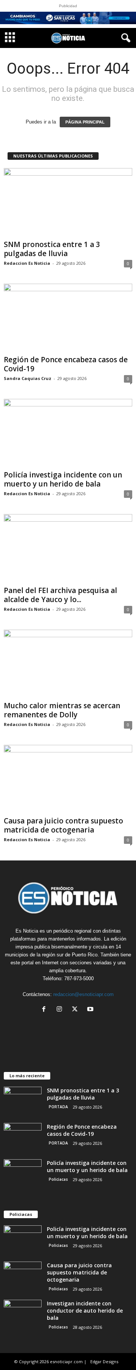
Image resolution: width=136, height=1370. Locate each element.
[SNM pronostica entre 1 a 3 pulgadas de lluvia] (68, 202)
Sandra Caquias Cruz (27, 378)
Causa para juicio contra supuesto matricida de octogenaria (63, 825)
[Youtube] (91, 1010)
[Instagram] (61, 1010)
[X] (76, 1010)
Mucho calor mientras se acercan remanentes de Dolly (62, 710)
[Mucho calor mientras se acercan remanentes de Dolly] (68, 664)
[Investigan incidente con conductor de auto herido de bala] (23, 1314)
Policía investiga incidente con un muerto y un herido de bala (63, 479)
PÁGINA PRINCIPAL (85, 122)
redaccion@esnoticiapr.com (83, 994)
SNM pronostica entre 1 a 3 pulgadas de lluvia (52, 248)
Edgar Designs (104, 1361)
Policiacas (58, 1179)
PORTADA (58, 1106)
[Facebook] (45, 1010)
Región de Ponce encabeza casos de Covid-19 (66, 364)
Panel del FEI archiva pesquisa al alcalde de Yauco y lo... (60, 594)
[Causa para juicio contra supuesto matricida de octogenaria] (68, 779)
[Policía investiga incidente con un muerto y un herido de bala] (68, 433)
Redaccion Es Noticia (27, 263)
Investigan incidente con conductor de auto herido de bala (85, 1310)
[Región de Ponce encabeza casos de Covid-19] (68, 318)
